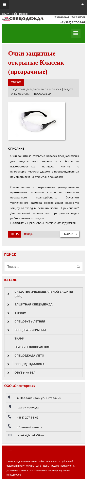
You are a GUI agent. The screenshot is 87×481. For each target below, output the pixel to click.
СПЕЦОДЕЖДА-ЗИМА (30, 364)
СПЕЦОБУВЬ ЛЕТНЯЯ (30, 321)
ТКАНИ (19, 338)
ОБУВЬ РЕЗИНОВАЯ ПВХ (32, 347)
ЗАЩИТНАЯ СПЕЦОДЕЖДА (34, 304)
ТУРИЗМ (20, 313)
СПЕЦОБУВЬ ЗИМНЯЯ (30, 330)
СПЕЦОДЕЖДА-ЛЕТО (29, 355)
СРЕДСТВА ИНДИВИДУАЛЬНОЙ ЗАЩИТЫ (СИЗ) (36, 89)
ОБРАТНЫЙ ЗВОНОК (15, 14)
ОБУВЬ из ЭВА (25, 372)
